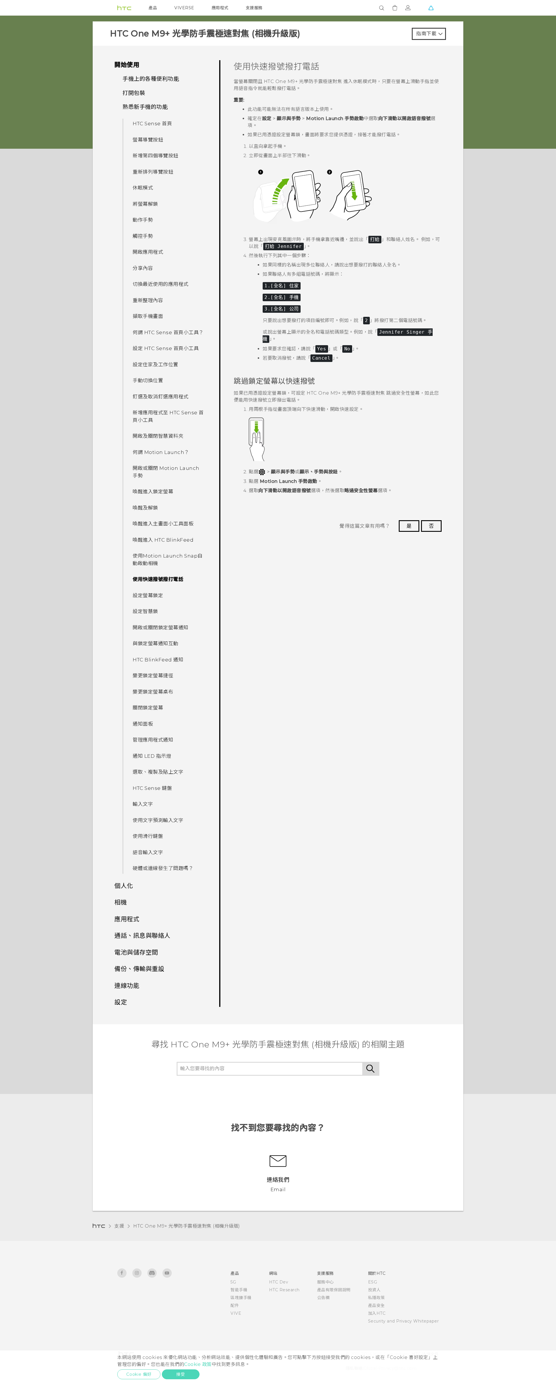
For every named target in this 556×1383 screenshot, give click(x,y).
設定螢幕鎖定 (148, 595)
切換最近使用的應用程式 (161, 284)
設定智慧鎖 (145, 611)
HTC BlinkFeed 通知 (158, 660)
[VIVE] (431, 8)
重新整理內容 (148, 300)
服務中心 (325, 1282)
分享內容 (143, 268)
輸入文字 (143, 804)
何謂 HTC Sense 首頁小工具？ (168, 332)
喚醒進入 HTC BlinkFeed (163, 540)
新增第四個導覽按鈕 (155, 156)
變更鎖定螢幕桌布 (153, 692)
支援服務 (254, 7)
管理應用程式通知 (153, 740)
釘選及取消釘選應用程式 (161, 397)
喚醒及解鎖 (145, 508)
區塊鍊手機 (241, 1297)
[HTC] (124, 7)
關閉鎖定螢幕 (148, 708)
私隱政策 (376, 1297)
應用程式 (220, 7)
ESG (372, 1282)
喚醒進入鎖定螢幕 (153, 491)
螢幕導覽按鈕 (148, 140)
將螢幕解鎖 (145, 204)
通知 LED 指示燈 (152, 756)
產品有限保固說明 (334, 1289)
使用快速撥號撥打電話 (158, 579)
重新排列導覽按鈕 (153, 172)
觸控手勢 (143, 236)
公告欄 (323, 1297)
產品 (153, 7)
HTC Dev (278, 1282)
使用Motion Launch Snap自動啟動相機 (168, 559)
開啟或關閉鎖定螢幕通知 (161, 627)
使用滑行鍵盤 (148, 836)
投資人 (374, 1289)
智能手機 (239, 1289)
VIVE (236, 1313)
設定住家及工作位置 (155, 364)
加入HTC (377, 1313)
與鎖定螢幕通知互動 (155, 643)
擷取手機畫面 (148, 316)
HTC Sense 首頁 (152, 123)
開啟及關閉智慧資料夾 (158, 436)
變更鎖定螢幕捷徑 (153, 675)
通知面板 (143, 724)
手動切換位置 (148, 380)
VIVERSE (184, 7)
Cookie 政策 (198, 1364)
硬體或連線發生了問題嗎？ (163, 868)
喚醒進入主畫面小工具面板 (163, 524)
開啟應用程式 (148, 252)
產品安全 (376, 1305)
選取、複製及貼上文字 (158, 772)
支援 (119, 1226)
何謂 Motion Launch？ (161, 452)
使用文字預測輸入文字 (158, 820)
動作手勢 (143, 220)
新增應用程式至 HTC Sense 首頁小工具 (168, 416)
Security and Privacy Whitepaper (403, 1321)
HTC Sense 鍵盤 (152, 788)
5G (233, 1282)
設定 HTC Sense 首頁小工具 (166, 348)
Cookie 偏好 (138, 1374)
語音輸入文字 (148, 852)
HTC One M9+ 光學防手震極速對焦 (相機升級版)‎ (186, 1226)
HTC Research (284, 1289)
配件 (235, 1305)
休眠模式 (143, 188)
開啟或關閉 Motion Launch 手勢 (166, 472)
